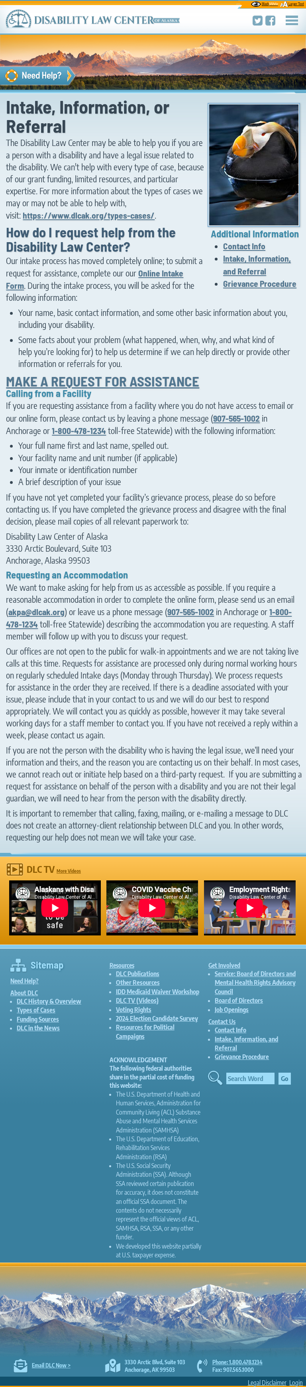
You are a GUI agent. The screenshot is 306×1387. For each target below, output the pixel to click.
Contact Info (244, 246)
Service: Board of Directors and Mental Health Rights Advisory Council (255, 983)
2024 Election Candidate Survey (157, 1018)
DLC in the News (38, 1028)
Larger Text (296, 4)
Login (296, 1383)
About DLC (24, 992)
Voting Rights (133, 1010)
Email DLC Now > (51, 1365)
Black (270, 4)
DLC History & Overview (49, 1001)
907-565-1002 (236, 418)
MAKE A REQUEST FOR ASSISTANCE (102, 381)
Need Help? (24, 981)
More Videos (69, 871)
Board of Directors (239, 1000)
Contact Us (221, 1021)
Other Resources (138, 982)
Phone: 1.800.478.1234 (237, 1362)
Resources (122, 965)
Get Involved (224, 965)
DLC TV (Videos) (137, 1000)
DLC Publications (137, 974)
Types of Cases (36, 1010)
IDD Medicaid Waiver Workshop (157, 992)
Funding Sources (38, 1019)
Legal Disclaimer (267, 1383)
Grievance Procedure (259, 283)
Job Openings (232, 1010)
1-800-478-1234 (79, 430)
